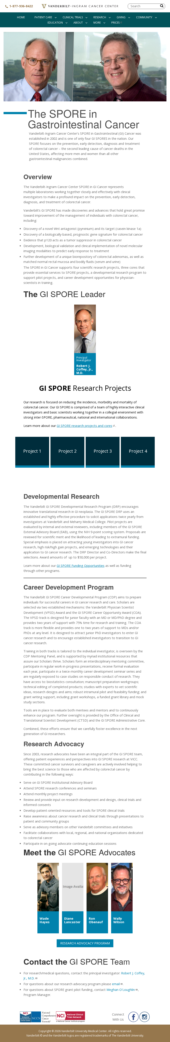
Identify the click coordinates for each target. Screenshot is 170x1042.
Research (99, 17)
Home (21, 17)
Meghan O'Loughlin (120, 990)
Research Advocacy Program (85, 943)
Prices (115, 22)
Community (144, 17)
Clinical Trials (73, 17)
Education (55, 22)
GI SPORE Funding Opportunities (80, 566)
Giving (121, 17)
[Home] (80, 6)
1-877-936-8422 (20, 6)
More (97, 22)
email (116, 984)
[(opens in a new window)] (133, 1016)
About (78, 22)
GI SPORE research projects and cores (84, 426)
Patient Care (43, 17)
